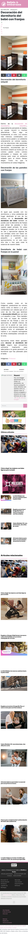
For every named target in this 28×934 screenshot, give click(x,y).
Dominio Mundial (5, 881)
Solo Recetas (6, 910)
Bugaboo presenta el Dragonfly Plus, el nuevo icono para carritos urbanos (19, 512)
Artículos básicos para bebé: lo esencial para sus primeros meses (20, 539)
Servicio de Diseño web (20, 873)
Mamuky (5, 919)
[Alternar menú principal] (24, 3)
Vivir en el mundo (7, 922)
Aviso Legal (22, 925)
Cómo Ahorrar (18, 881)
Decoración (5, 9)
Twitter (22, 397)
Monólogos (3, 887)
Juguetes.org (4, 885)
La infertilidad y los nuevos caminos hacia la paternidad (20, 497)
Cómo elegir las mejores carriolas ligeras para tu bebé (12, 469)
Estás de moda (7, 912)
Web (17, 397)
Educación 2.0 (4, 880)
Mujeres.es (5, 920)
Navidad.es (4, 883)
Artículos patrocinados (7, 873)
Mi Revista (17, 885)
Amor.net (5, 913)
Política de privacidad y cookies (8, 927)
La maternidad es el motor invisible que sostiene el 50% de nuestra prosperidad (13, 858)
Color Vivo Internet (7, 894)
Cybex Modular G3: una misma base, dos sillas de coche (20, 524)
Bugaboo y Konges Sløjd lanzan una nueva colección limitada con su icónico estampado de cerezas (13, 637)
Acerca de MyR (17, 875)
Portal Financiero (19, 883)
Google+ (16, 399)
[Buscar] (25, 406)
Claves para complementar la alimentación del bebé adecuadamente (14, 820)
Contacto (9, 875)
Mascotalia (17, 880)
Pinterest (12, 358)
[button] (14, 902)
